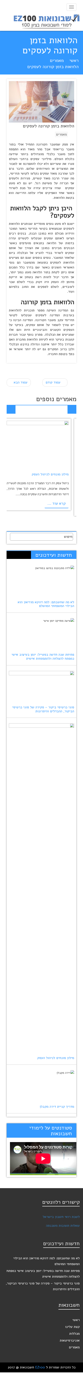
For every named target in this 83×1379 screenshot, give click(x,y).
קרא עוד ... (56, 503)
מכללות (74, 1333)
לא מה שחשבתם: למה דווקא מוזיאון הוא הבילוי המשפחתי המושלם (46, 604)
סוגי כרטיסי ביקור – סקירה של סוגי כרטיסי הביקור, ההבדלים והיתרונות (43, 709)
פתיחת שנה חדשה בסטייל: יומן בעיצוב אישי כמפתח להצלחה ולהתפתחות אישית (43, 656)
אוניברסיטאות (70, 1340)
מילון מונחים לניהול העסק (50, 474)
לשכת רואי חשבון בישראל (61, 1216)
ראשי (74, 60)
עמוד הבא (20, 382)
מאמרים (57, 60)
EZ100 (40, 1367)
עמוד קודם (54, 382)
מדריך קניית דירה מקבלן (57, 1106)
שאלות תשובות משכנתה (63, 1225)
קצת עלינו (72, 1326)
